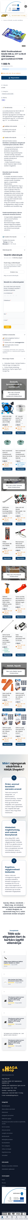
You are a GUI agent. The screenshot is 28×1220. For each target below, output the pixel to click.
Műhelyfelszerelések (7, 1139)
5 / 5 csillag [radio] (16, 295)
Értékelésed (7, 300)
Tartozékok (4, 1155)
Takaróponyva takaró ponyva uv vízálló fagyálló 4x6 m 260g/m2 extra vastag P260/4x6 (16, 1042)
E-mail (6, 320)
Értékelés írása (14, 272)
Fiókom (4, 1186)
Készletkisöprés (6, 1106)
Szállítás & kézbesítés (9, 335)
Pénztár (4, 1183)
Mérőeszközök (5, 1136)
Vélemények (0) (7, 250)
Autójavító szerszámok (7, 1115)
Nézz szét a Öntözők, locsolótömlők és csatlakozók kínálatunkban (14, 394)
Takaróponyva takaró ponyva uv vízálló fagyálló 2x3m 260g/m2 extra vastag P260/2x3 (16, 999)
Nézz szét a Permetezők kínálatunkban (14, 575)
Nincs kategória (6, 1146)
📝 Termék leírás (7, 107)
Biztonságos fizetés (8, 358)
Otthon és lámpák (6, 1149)
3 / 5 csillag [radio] (10, 295)
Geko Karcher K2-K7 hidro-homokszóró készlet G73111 (15, 980)
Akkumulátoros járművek (8, 1109)
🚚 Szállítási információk (10, 126)
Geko (3, 100)
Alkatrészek (5, 1112)
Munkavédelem (6, 1142)
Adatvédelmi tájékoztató (8, 1169)
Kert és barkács (6, 1127)
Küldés (7, 327)
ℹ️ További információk (9, 237)
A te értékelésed (8, 293)
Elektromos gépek (6, 1118)
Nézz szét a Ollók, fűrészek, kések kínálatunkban (14, 486)
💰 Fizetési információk (9, 137)
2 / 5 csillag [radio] (8, 295)
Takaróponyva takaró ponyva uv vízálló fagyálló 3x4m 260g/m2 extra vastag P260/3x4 (16, 1020)
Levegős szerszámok (7, 1133)
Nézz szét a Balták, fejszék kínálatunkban (14, 672)
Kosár (3, 1179)
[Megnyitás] (12, 6)
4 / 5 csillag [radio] (13, 295)
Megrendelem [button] (7, 433)
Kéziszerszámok (6, 1130)
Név (5, 314)
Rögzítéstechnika (6, 1152)
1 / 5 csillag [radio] (5, 295)
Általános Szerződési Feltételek (10, 1166)
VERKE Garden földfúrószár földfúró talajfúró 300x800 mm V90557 (13, 962)
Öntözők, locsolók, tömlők (7, 94)
